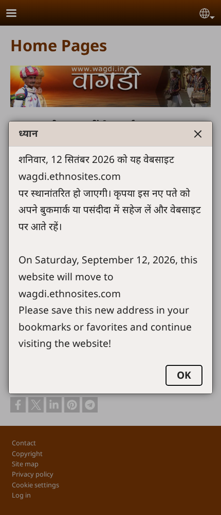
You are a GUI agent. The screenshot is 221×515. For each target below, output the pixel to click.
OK (184, 375)
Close (198, 134)
